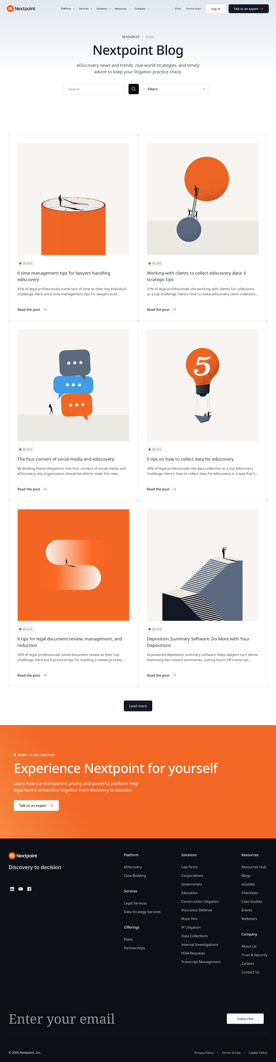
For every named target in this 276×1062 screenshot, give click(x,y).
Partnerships (193, 8)
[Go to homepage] (23, 855)
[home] (21, 8)
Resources (131, 37)
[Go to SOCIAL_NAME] (12, 888)
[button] (68, 8)
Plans (178, 8)
